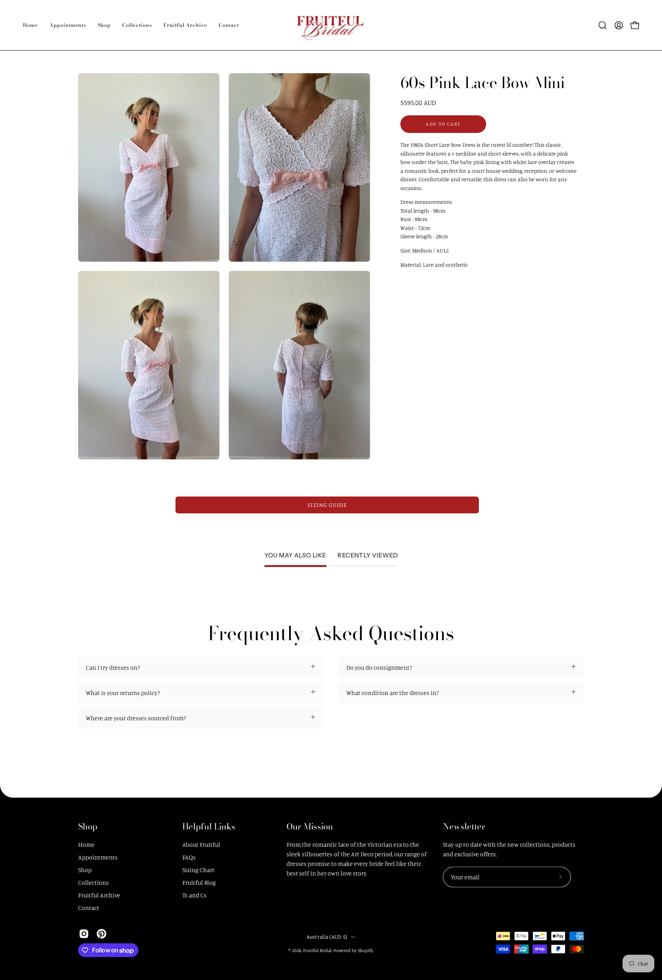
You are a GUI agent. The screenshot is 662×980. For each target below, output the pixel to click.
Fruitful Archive (99, 895)
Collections (93, 882)
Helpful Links (208, 826)
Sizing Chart (198, 869)
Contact (88, 907)
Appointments (98, 857)
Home (86, 844)
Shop (87, 826)
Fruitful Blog (199, 882)
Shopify (365, 951)
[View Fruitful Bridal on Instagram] (84, 933)
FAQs (189, 857)
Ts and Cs (194, 895)
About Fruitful (201, 844)
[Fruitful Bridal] (331, 25)
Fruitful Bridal (317, 951)
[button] (68, 25)
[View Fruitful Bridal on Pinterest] (101, 933)
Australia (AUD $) (326, 936)
